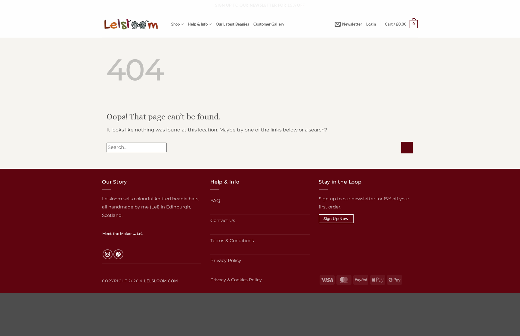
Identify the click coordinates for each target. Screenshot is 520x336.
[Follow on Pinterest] (118, 254)
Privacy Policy (225, 260)
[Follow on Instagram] (108, 254)
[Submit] (407, 147)
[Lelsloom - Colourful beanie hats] (132, 24)
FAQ (215, 200)
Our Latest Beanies (232, 24)
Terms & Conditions (232, 240)
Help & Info (198, 24)
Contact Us (222, 220)
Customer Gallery (268, 24)
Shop (175, 24)
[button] (348, 24)
